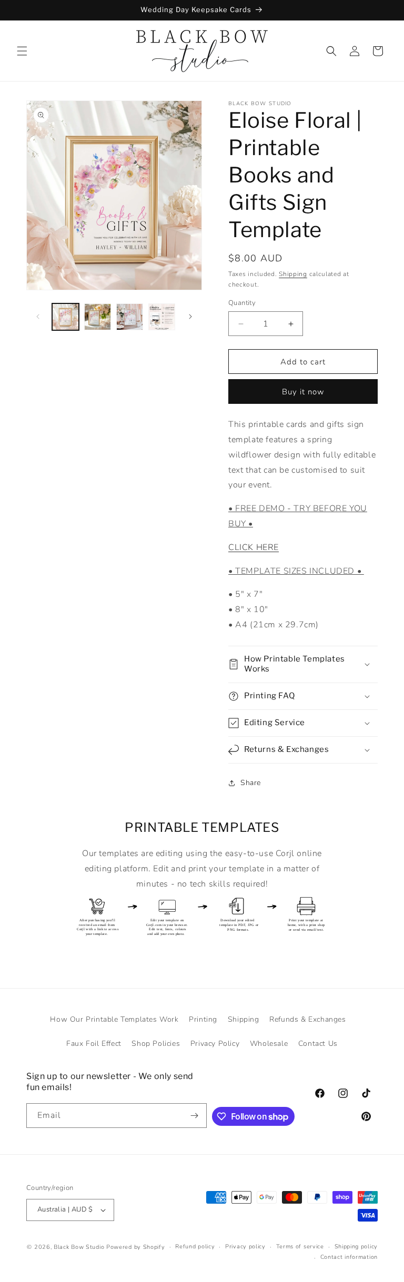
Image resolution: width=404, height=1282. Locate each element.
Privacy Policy (214, 1044)
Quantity (242, 303)
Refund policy (195, 1246)
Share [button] (250, 783)
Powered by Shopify (135, 1247)
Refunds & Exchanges (307, 1019)
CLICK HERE (253, 547)
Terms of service (300, 1246)
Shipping (293, 274)
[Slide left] (37, 316)
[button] (22, 51)
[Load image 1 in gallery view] (65, 316)
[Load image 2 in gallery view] (97, 316)
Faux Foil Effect (94, 1044)
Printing (203, 1019)
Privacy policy (245, 1246)
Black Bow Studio (79, 1247)
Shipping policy (356, 1246)
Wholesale (269, 1044)
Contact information (349, 1257)
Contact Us (318, 1044)
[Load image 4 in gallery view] (161, 316)
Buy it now (303, 391)
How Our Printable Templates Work (114, 1019)
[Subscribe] (194, 1115)
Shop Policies (156, 1044)
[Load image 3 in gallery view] (129, 316)
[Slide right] (190, 316)
